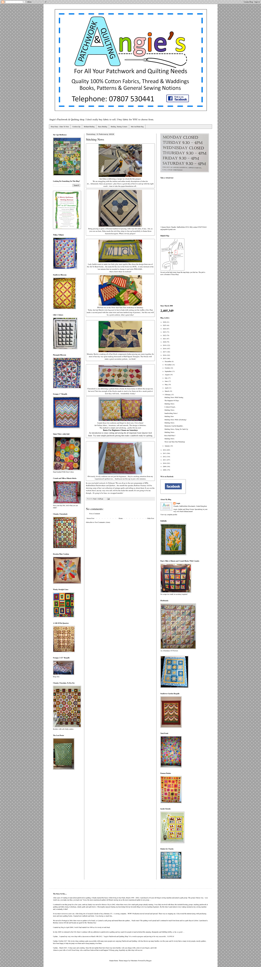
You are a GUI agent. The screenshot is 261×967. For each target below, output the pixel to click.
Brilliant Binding (89, 126)
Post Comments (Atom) (102, 522)
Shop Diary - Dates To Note (60, 126)
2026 (165, 322)
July (166, 378)
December (168, 361)
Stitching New (169, 416)
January (167, 446)
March (167, 391)
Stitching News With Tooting (173, 397)
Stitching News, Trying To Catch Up (176, 429)
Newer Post (90, 518)
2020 (165, 342)
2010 (165, 463)
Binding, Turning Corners (119, 126)
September (168, 371)
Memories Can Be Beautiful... (174, 426)
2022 (165, 335)
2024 (165, 329)
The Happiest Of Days (171, 400)
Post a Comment (94, 513)
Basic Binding (102, 126)
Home (121, 518)
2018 (165, 348)
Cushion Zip (76, 126)
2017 (165, 352)
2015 (165, 358)
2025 (165, 325)
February (168, 394)
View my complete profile (168, 514)
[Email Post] (108, 499)
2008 (165, 470)
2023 (165, 332)
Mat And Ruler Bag (137, 126)
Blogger (148, 960)
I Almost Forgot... (170, 407)
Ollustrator (133, 960)
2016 (165, 355)
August (167, 374)
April (167, 388)
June (166, 381)
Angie (178, 503)
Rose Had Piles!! (169, 435)
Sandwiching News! (171, 413)
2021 (165, 338)
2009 (165, 466)
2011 (165, 460)
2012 (165, 456)
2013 (165, 453)
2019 (165, 345)
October (167, 368)
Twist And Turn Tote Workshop (174, 442)
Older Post (150, 518)
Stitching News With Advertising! (175, 419)
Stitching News (169, 404)
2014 (165, 450)
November (168, 365)
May (166, 384)
